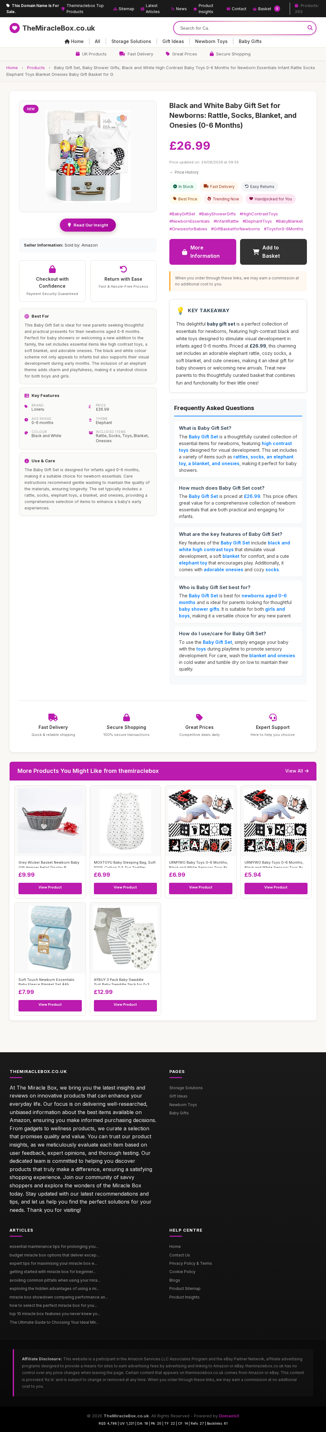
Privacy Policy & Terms (190, 1263)
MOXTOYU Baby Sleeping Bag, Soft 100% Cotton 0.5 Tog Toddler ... (125, 864)
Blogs (174, 1280)
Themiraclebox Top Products (85, 8)
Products (36, 67)
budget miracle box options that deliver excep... (54, 1255)
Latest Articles (153, 8)
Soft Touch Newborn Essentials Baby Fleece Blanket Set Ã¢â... (46, 981)
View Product (50, 887)
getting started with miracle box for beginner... (53, 1271)
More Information (205, 251)
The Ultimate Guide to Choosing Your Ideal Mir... (54, 1322)
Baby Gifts (250, 41)
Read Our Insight (91, 224)
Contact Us (179, 1255)
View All (294, 771)
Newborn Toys (211, 41)
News (181, 8)
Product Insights (206, 8)
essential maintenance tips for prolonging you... (54, 1246)
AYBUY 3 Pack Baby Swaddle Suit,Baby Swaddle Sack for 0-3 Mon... (121, 981)
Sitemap (126, 8)
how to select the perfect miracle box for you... (53, 1305)
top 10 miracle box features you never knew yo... (55, 1313)
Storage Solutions (131, 41)
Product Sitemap (185, 1288)
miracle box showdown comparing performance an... (59, 1297)
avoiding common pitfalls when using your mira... (55, 1280)
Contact (239, 8)
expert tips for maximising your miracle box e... (53, 1263)
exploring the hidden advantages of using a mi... (54, 1288)
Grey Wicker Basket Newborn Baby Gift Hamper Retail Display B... (48, 864)
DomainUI (229, 1415)
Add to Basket (271, 251)
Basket (268, 8)
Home (77, 41)
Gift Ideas (173, 41)
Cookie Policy (182, 1271)
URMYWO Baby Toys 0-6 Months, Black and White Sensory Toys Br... (199, 864)
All (97, 41)
